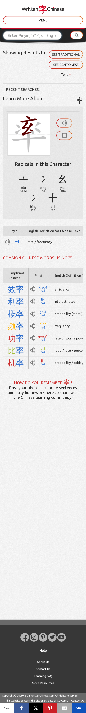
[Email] (64, 708)
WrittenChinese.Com (42, 695)
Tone (65, 74)
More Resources (43, 683)
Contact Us (43, 669)
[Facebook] (21, 708)
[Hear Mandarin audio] (64, 123)
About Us (43, 662)
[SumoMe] (79, 708)
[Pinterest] (50, 708)
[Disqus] (43, 466)
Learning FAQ (43, 676)
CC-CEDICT (63, 700)
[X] (36, 708)
